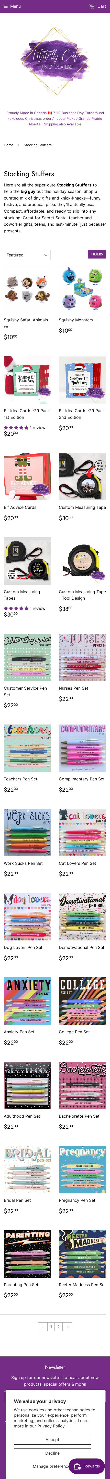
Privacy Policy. (51, 1425)
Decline (52, 1453)
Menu (15, 6)
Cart (101, 6)
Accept (52, 1439)
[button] (17, 427)
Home (8, 145)
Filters (97, 254)
